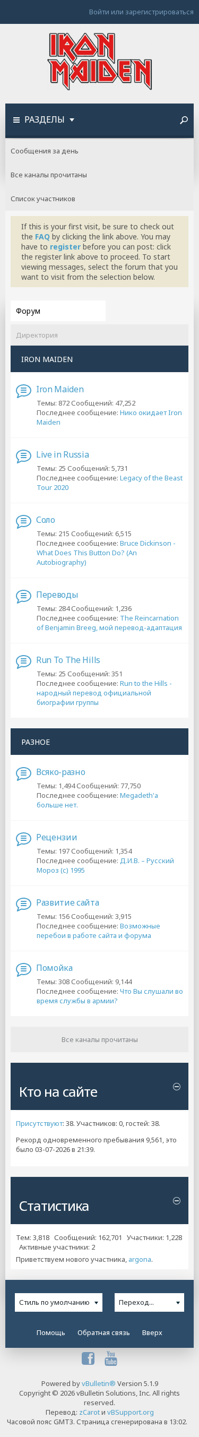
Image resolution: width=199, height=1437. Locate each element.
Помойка (54, 968)
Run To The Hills (68, 660)
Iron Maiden (59, 389)
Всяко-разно (60, 772)
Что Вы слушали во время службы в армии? (110, 995)
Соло (45, 520)
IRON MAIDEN (47, 359)
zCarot (89, 1412)
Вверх (152, 1332)
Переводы (57, 594)
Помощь (51, 1332)
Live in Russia (62, 454)
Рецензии (56, 837)
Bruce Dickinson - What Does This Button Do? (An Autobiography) (106, 552)
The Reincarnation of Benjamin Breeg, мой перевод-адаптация (109, 622)
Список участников (43, 198)
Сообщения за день (45, 151)
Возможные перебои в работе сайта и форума (98, 930)
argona (139, 1259)
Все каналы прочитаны (49, 174)
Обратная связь (103, 1332)
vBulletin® (99, 1383)
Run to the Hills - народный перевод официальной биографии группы (104, 692)
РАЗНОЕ (35, 742)
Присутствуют (39, 1123)
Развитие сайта (67, 902)
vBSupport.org (130, 1412)
